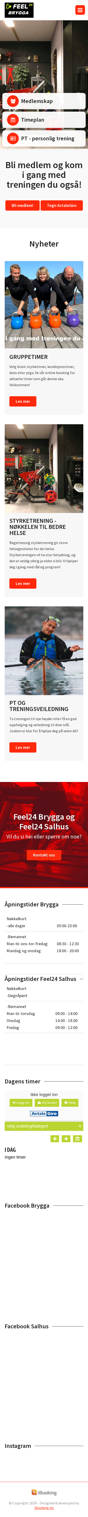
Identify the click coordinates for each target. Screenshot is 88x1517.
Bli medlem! (22, 205)
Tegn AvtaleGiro (62, 205)
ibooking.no (44, 1507)
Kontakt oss (44, 855)
